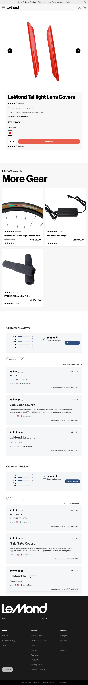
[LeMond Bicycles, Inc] (12, 7)
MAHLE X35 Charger (57, 235)
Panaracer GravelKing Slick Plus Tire (22, 235)
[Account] (79, 7)
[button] (3, 7)
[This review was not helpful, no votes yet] (76, 388)
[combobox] (72, 365)
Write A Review (72, 343)
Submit (44, 618)
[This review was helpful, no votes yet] (72, 388)
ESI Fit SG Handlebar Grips (17, 296)
